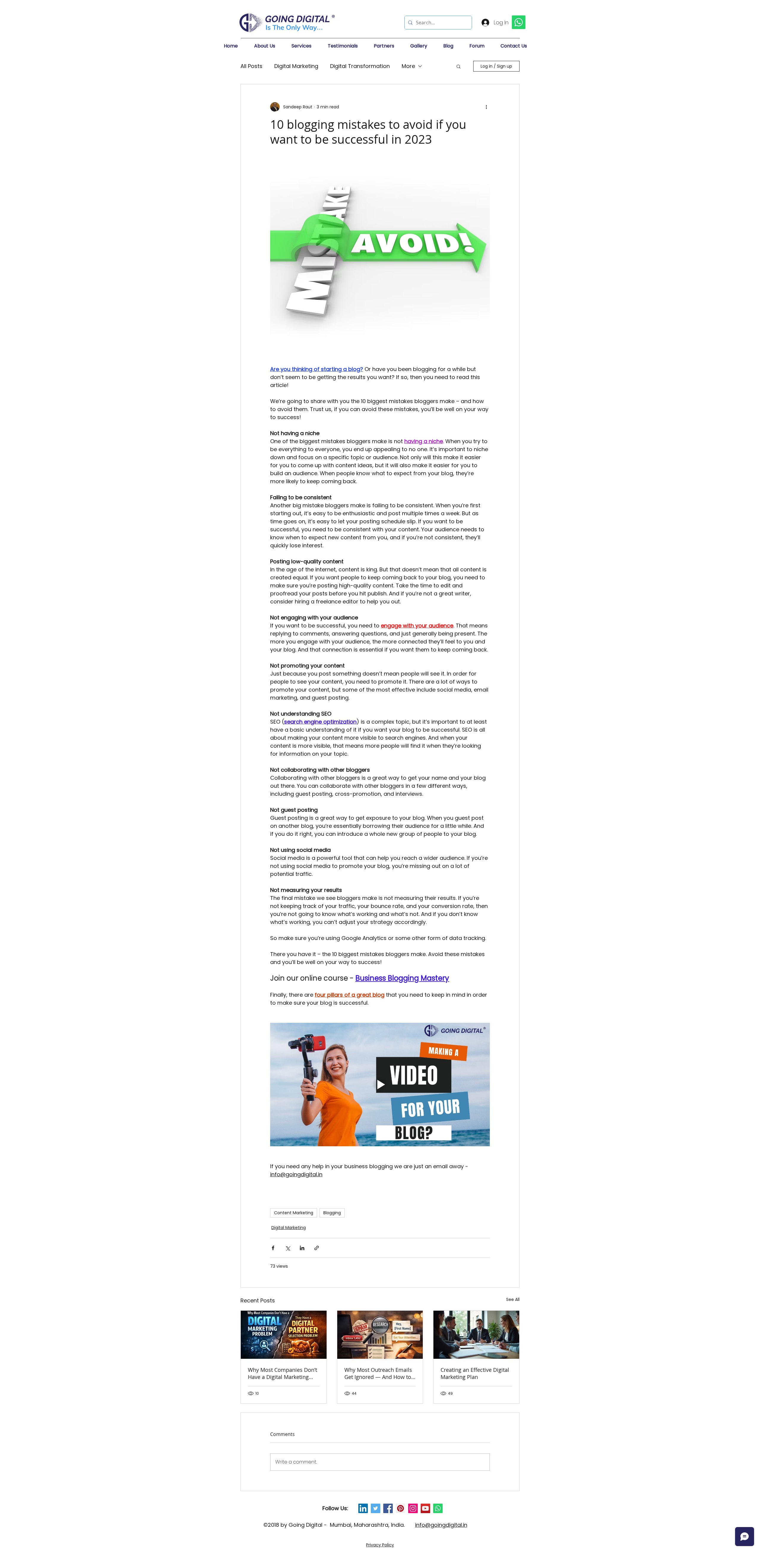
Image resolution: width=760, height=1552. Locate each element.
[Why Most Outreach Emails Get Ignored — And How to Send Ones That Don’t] (380, 1335)
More (408, 66)
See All (513, 1299)
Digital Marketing (296, 66)
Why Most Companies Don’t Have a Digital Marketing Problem (282, 1373)
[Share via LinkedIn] (302, 1248)
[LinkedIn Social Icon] (363, 1508)
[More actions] (486, 106)
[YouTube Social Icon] (425, 1508)
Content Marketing (293, 1213)
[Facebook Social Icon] (388, 1508)
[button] (270, 46)
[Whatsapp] (438, 1508)
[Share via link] (316, 1248)
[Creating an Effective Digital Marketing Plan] (476, 1335)
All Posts (251, 66)
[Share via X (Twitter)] (287, 1248)
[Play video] (380, 1084)
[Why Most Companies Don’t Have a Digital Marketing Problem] (284, 1335)
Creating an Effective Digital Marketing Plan (475, 1373)
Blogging (332, 1213)
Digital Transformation (360, 66)
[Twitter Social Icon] (375, 1508)
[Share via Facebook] (273, 1248)
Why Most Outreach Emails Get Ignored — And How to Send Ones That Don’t (378, 1373)
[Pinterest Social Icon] (400, 1508)
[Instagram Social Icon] (413, 1508)
